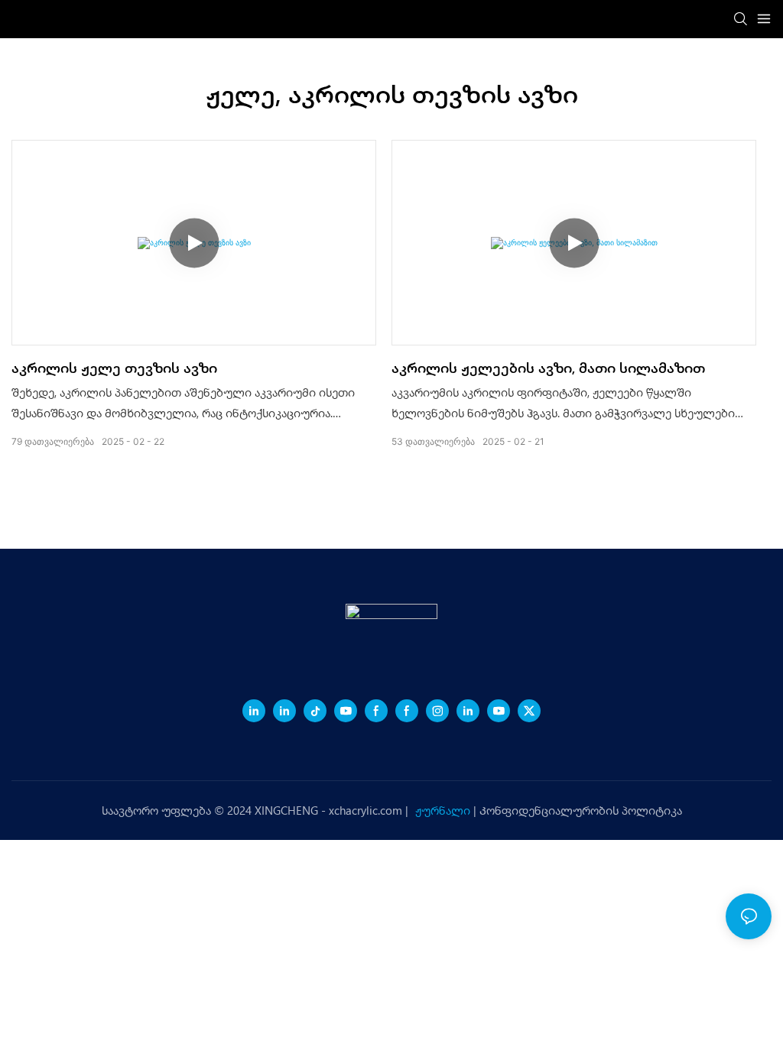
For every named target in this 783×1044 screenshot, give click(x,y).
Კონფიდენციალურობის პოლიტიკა (580, 810)
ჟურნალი (444, 810)
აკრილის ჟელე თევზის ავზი (114, 367)
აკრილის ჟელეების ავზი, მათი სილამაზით (548, 367)
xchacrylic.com (367, 810)
